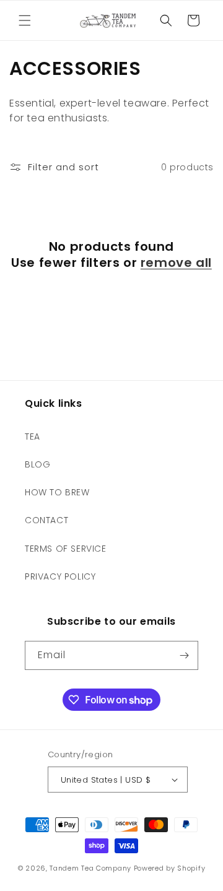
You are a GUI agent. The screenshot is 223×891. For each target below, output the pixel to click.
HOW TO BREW (57, 492)
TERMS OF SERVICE (66, 548)
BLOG (37, 464)
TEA (32, 436)
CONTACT (46, 520)
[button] (24, 20)
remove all (176, 262)
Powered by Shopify (170, 868)
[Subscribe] (184, 655)
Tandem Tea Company (90, 868)
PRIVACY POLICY (60, 576)
